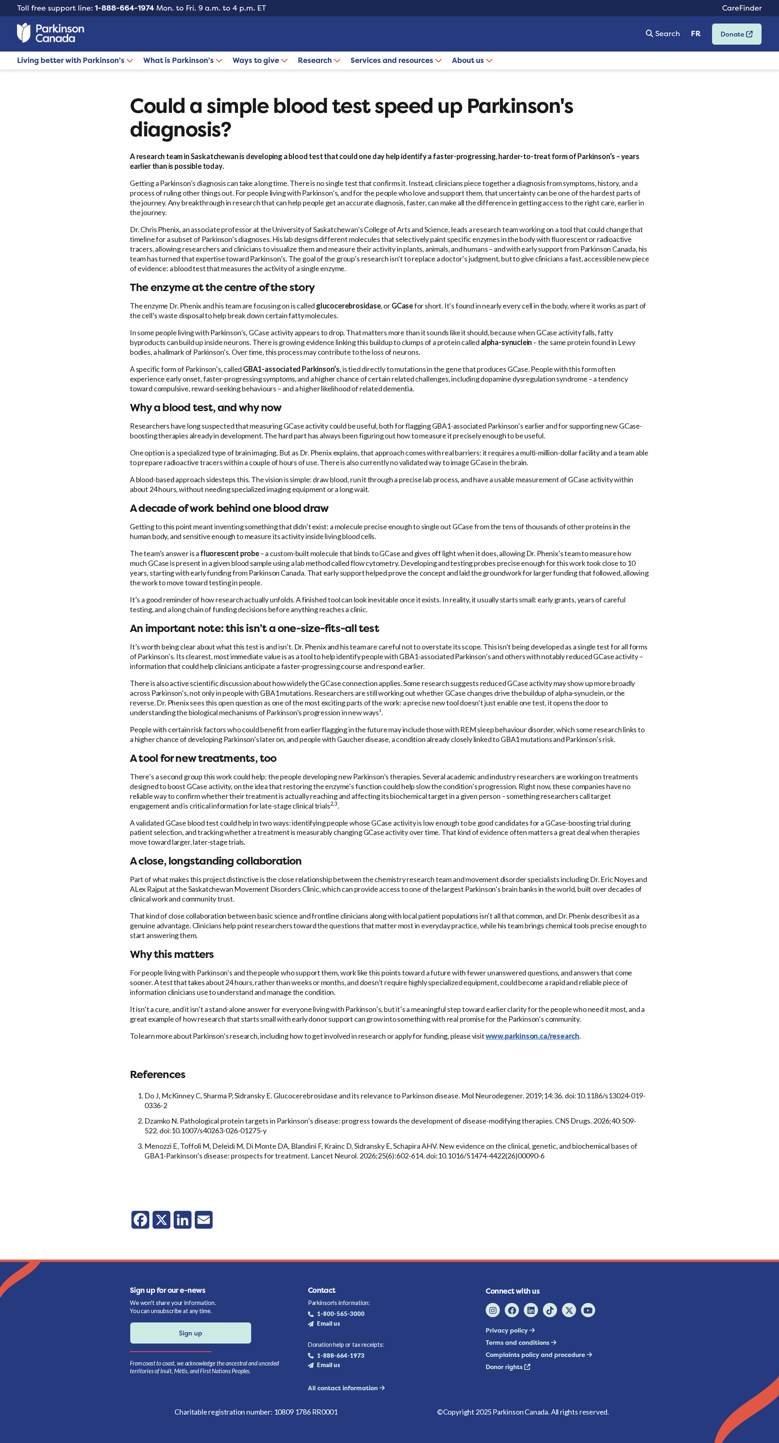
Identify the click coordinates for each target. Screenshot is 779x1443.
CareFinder (742, 8)
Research (316, 60)
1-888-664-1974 (124, 8)
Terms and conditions (518, 1342)
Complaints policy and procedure (536, 1354)
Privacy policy (507, 1330)
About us (469, 60)
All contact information (343, 1388)
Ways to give (256, 60)
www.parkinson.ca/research (533, 1035)
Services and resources (393, 60)
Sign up (190, 1333)
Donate (729, 37)
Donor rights (505, 1367)
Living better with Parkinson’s (71, 60)
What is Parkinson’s (179, 60)
